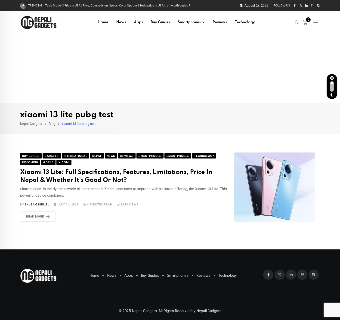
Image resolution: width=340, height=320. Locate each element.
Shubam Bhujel (37, 204)
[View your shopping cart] (305, 22)
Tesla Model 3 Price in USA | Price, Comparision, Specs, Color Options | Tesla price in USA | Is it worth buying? (117, 5)
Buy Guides (160, 22)
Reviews (220, 22)
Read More (35, 216)
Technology (245, 22)
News (121, 22)
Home (103, 22)
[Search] (297, 22)
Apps (138, 22)
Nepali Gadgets (208, 311)
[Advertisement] (170, 68)
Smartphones (189, 22)
